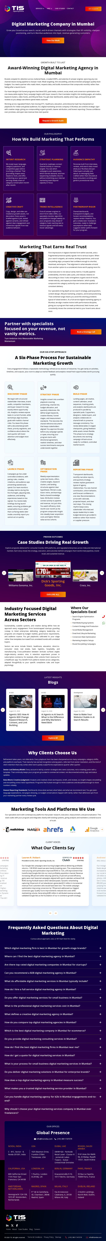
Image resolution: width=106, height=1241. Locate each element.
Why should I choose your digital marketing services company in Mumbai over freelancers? (48, 1110)
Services (39, 8)
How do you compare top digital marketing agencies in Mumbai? (40, 1022)
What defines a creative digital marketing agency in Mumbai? (39, 1014)
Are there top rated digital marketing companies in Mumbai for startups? (46, 964)
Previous (4, 573)
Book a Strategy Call (86, 332)
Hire (48, 8)
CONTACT (70, 8)
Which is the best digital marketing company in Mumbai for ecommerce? (45, 1030)
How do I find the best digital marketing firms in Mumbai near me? (42, 1047)
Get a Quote (93, 9)
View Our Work (53, 40)
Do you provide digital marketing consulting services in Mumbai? (41, 1038)
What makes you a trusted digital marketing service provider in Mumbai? (45, 1088)
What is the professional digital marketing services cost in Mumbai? (42, 1005)
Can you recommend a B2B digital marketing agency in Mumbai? (40, 972)
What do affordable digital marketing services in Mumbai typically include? (46, 981)
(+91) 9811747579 (64, 1139)
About (14, 1229)
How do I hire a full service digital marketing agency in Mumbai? (40, 989)
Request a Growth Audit (53, 120)
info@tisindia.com (44, 1139)
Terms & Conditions (35, 1237)
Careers (37, 1229)
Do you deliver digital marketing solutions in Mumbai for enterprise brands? (47, 1071)
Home (8, 1229)
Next (102, 573)
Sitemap (58, 1237)
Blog (31, 1229)
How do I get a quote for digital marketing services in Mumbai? (40, 1055)
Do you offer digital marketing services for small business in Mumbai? (43, 997)
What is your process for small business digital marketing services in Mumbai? (48, 1063)
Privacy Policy (49, 1237)
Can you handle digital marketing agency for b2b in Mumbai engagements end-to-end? (50, 1098)
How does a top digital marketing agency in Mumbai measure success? (44, 1080)
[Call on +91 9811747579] (103, 617)
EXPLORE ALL (53, 594)
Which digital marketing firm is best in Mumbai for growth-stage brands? (45, 948)
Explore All (53, 738)
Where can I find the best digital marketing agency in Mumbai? (40, 956)
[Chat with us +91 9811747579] (103, 623)
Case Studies (60, 8)
